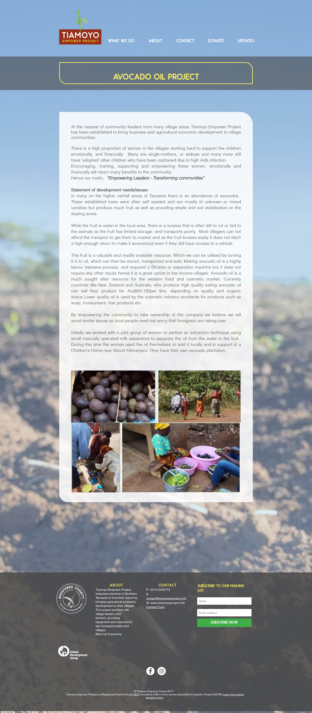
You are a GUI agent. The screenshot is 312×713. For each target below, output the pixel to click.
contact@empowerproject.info (166, 598)
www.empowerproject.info (167, 602)
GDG (136, 694)
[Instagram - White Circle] (161, 671)
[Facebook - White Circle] (150, 671)
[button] (121, 41)
